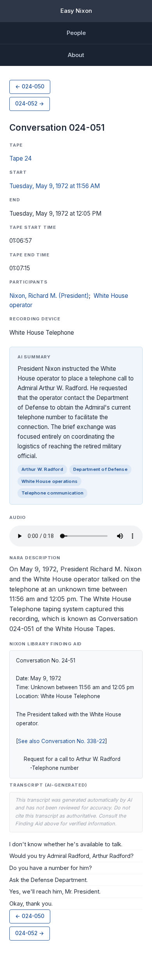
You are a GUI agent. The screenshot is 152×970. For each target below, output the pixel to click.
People (76, 32)
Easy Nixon (76, 10)
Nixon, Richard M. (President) (49, 295)
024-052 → (29, 103)
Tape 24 (20, 158)
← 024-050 (29, 86)
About (76, 55)
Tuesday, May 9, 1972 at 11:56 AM (54, 186)
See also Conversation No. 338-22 (61, 741)
